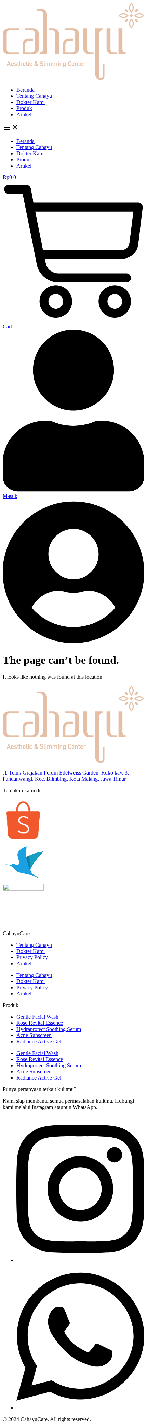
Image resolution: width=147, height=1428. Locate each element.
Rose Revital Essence (39, 1023)
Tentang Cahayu (34, 96)
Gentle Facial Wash (37, 1017)
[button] (73, 128)
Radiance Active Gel (38, 1041)
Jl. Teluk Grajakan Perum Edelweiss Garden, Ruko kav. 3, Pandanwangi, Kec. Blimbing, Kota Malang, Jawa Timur (66, 776)
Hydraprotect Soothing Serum (48, 1029)
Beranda (25, 90)
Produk (24, 108)
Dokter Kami (30, 102)
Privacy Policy (32, 957)
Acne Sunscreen (34, 1035)
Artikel (23, 114)
